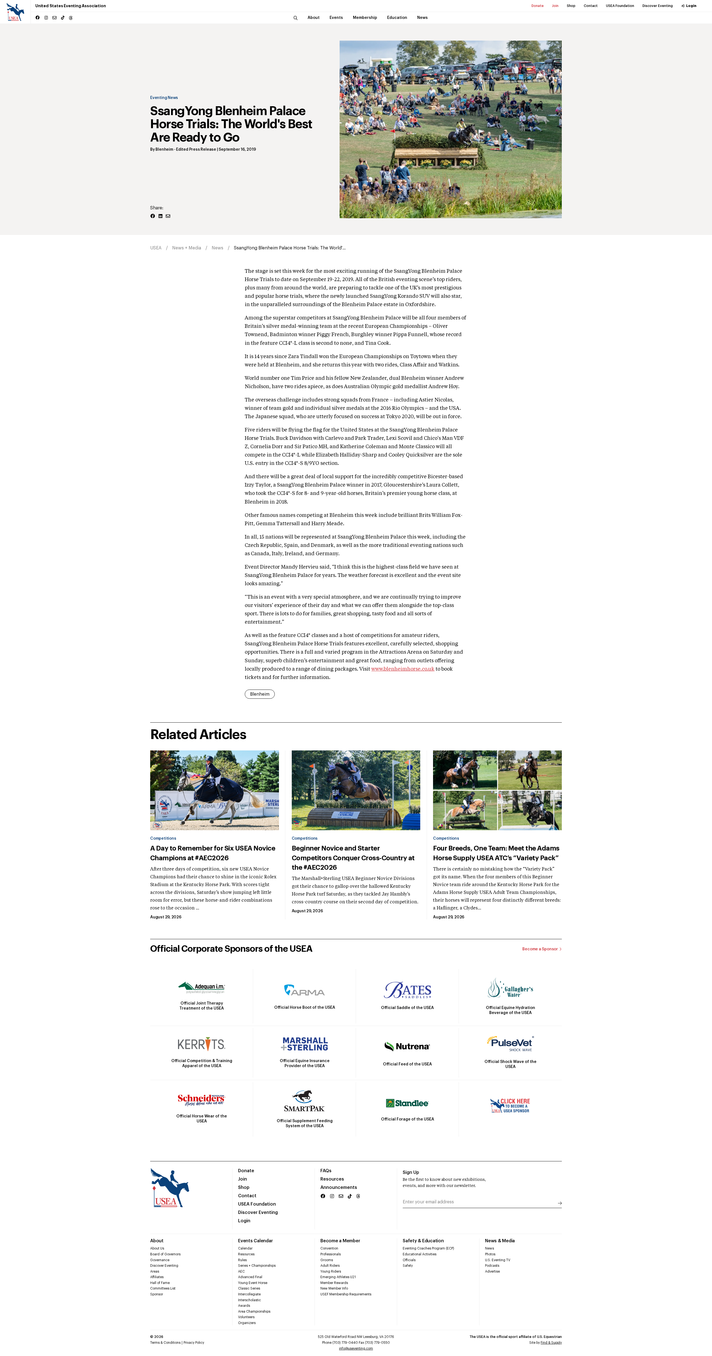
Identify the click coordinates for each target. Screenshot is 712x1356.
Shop (571, 6)
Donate (537, 6)
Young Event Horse (252, 1283)
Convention (329, 1248)
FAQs (326, 1171)
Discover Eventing (657, 6)
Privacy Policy (194, 1342)
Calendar (245, 1248)
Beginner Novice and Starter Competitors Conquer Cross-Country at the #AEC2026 (353, 858)
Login (691, 6)
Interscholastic (249, 1300)
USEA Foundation (620, 6)
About (157, 1241)
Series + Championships (257, 1265)
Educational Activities (419, 1254)
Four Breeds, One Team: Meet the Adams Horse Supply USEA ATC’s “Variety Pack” (496, 853)
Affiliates (157, 1277)
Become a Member (340, 1241)
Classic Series (249, 1288)
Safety (408, 1265)
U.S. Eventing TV (497, 1260)
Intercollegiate (249, 1294)
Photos (490, 1254)
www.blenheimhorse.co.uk (402, 669)
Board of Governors (165, 1254)
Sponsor (156, 1294)
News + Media (186, 248)
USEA (156, 248)
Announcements (338, 1187)
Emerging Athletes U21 (338, 1277)
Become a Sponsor (540, 949)
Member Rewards (334, 1283)
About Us (157, 1248)
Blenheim (164, 150)
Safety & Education (423, 1241)
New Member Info (334, 1288)
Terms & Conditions (165, 1342)
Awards (244, 1305)
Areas (154, 1271)
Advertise (492, 1271)
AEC (241, 1271)
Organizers (247, 1323)
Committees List (162, 1288)
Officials (409, 1260)
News (217, 248)
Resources (332, 1179)
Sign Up (411, 1172)
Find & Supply (551, 1342)
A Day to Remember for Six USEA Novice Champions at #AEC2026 (212, 853)
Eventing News (164, 98)
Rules (242, 1260)
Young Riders (330, 1271)
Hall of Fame (160, 1283)
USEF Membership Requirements (345, 1294)
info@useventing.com (356, 1348)
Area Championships (254, 1311)
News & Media (500, 1241)
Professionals (330, 1254)
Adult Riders (330, 1265)
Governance (159, 1260)
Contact (591, 6)
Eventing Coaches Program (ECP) (428, 1248)
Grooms (326, 1260)
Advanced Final (250, 1277)
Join (555, 6)
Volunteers (246, 1317)
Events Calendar (255, 1241)
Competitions (163, 839)
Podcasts (492, 1265)
